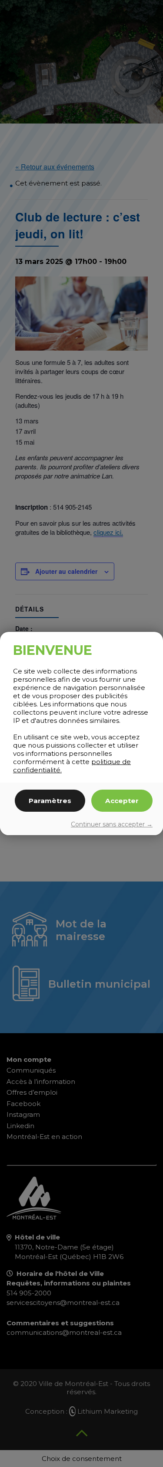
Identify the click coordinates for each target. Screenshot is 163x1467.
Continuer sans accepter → (112, 824)
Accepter (122, 801)
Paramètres (50, 801)
